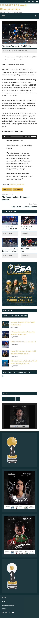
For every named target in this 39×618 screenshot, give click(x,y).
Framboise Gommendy (20, 50)
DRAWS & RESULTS (8, 605)
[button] (15, 422)
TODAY (4, 609)
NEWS (5, 315)
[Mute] (29, 137)
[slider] (33, 136)
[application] (19, 137)
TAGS (11, 315)
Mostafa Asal (20, 184)
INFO (17, 315)
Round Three (18, 189)
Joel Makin (12, 184)
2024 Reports (7, 189)
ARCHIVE (24, 315)
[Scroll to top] (35, 614)
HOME (4, 597)
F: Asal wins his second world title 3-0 (23, 342)
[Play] (4, 137)
